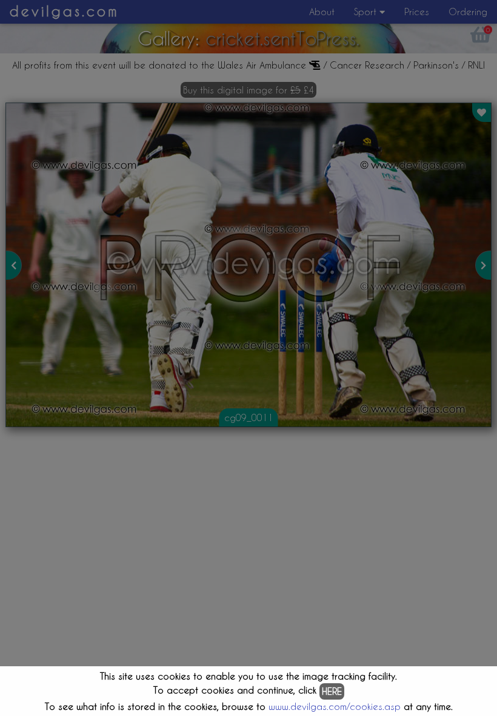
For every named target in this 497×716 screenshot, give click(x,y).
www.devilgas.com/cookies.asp (335, 706)
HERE (332, 691)
